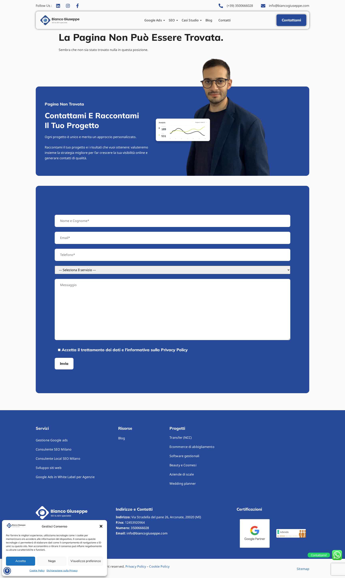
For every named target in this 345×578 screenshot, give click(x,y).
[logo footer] (62, 512)
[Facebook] (78, 6)
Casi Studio (190, 20)
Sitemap (303, 569)
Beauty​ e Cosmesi (183, 465)
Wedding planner (183, 483)
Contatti (224, 20)
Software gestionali (184, 456)
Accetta (20, 561)
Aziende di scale (182, 474)
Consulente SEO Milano (53, 449)
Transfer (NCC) (181, 437)
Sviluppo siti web (48, 468)
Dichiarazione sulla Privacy (62, 570)
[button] (101, 526)
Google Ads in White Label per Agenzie (65, 477)
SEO (172, 20)
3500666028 (140, 528)
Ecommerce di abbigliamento (192, 447)
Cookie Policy (37, 570)
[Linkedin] (59, 6)
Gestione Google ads (52, 440)
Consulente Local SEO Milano (58, 458)
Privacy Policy (135, 566)
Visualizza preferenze (85, 561)
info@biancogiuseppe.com (147, 533)
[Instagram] (69, 6)
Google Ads (153, 20)
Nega (52, 561)
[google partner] (255, 533)
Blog (208, 20)
